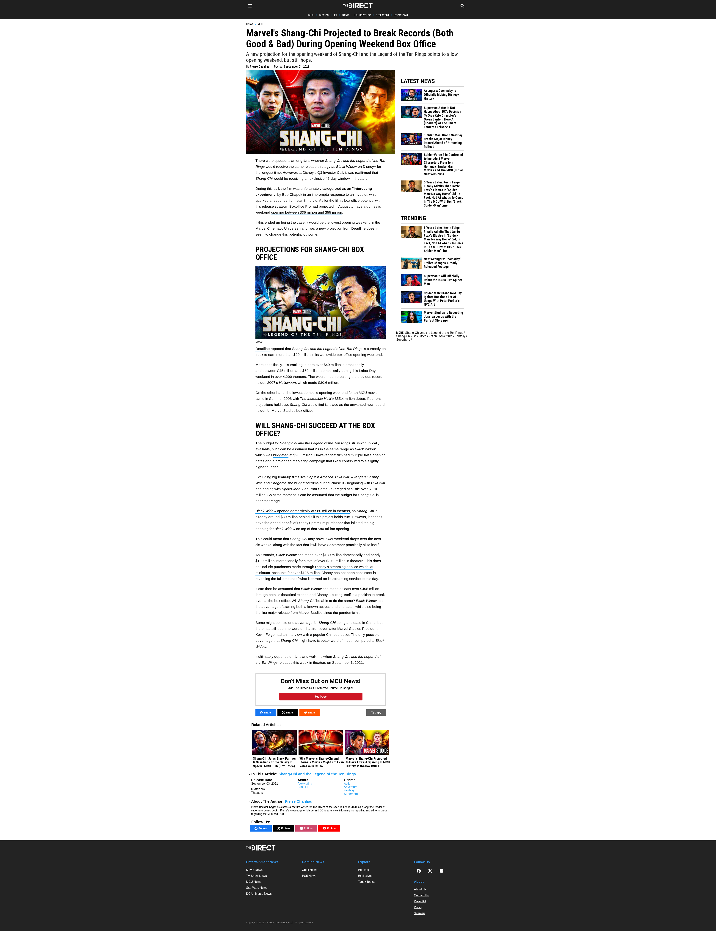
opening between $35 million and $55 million (306, 212)
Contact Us (421, 895)
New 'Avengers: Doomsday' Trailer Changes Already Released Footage (442, 263)
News (346, 15)
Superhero (351, 793)
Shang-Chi (403, 336)
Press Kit (420, 901)
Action (348, 783)
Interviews (401, 15)
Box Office (419, 336)
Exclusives (365, 875)
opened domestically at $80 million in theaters (302, 511)
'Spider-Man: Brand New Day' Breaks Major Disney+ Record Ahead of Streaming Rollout (443, 141)
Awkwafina (305, 783)
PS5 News (309, 875)
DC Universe (362, 15)
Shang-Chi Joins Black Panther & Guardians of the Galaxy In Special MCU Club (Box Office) (274, 762)
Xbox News (309, 869)
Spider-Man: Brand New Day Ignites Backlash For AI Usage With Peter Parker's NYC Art (443, 299)
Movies (324, 15)
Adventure (350, 787)
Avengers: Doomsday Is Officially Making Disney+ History (441, 94)
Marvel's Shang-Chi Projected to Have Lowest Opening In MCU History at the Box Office (368, 762)
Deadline (262, 349)
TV (335, 15)
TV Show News (256, 875)
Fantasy (349, 790)
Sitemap (419, 913)
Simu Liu (303, 787)
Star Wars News (256, 887)
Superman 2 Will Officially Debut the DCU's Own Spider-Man (443, 280)
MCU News (253, 881)
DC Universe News (259, 893)
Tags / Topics (366, 881)
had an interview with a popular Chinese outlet (312, 635)
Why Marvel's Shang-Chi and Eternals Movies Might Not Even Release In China (321, 762)
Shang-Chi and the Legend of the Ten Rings (317, 774)
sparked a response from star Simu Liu (286, 200)
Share (267, 712)
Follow (262, 828)
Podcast (363, 869)
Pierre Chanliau (259, 66)
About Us (420, 889)
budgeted (280, 455)
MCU (311, 15)
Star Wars (382, 15)
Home (249, 24)
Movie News (254, 869)
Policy (418, 907)
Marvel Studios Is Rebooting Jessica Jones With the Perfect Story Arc (443, 316)
